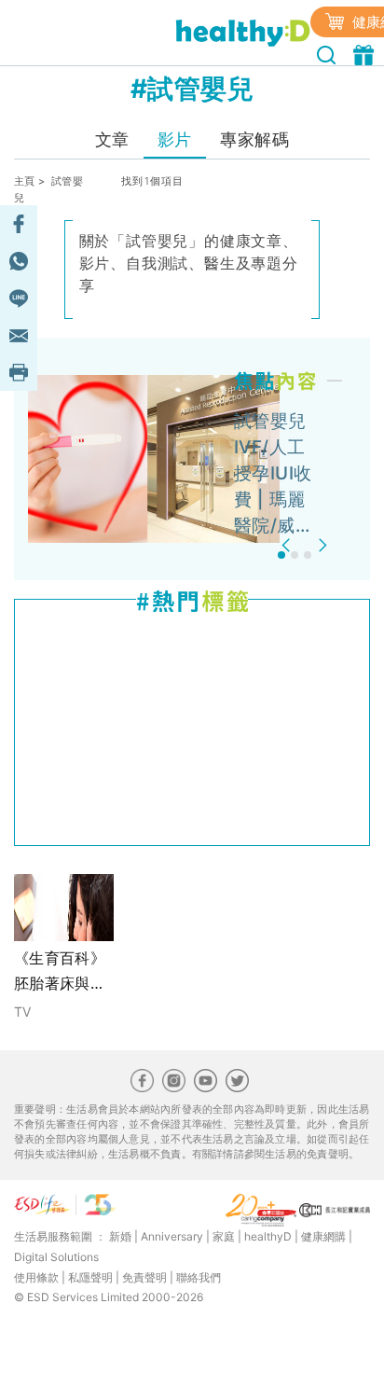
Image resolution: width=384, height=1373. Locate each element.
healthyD (268, 1236)
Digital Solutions (56, 1257)
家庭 (224, 1236)
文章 (112, 139)
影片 (175, 139)
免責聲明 (144, 1277)
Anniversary (172, 1236)
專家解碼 (254, 139)
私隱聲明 (90, 1277)
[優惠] (366, 53)
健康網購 (323, 1236)
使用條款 (36, 1277)
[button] (288, 545)
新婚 (120, 1236)
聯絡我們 (198, 1277)
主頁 (24, 180)
